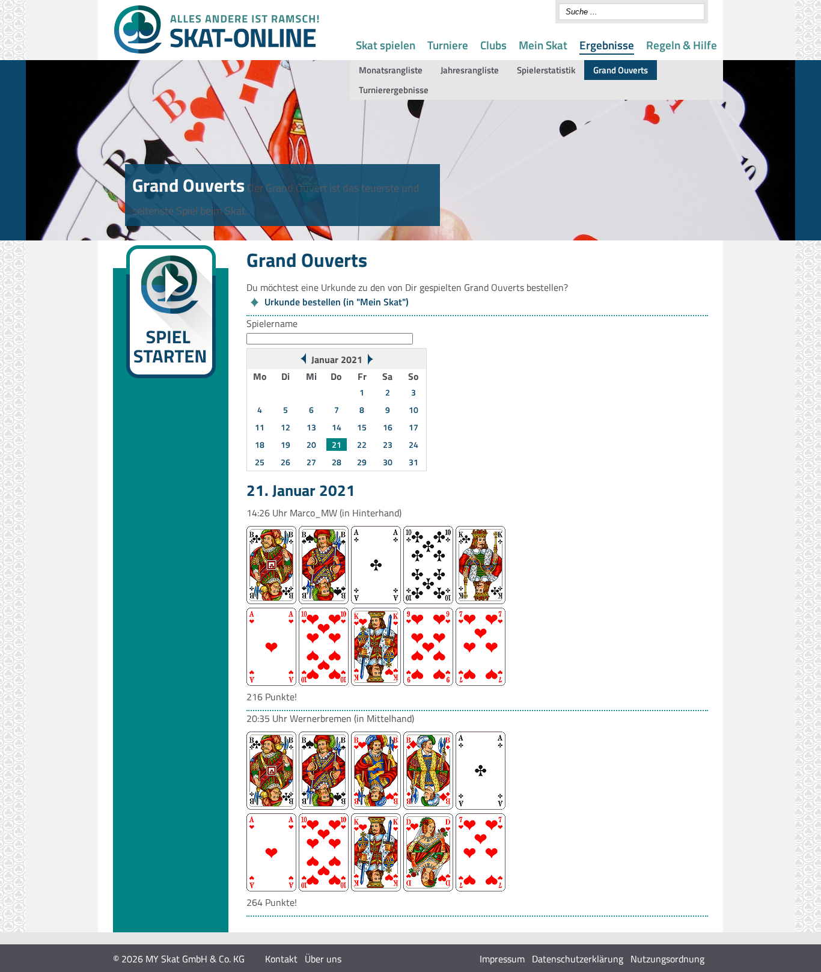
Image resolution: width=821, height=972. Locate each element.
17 (413, 427)
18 (259, 444)
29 (362, 462)
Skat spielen (385, 44)
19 (285, 444)
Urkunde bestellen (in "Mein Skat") (336, 302)
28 (336, 462)
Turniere (447, 44)
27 (311, 462)
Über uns (323, 959)
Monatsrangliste (391, 70)
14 (336, 427)
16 (387, 427)
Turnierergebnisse (394, 90)
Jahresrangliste (470, 70)
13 (311, 427)
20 (311, 444)
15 (362, 427)
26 (285, 462)
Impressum (502, 959)
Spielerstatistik (546, 70)
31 (413, 462)
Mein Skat (543, 44)
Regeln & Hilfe (681, 44)
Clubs (493, 44)
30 (387, 462)
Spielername (272, 323)
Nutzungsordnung (667, 959)
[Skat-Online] (216, 51)
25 (259, 462)
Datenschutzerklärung (577, 959)
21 (336, 444)
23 (387, 444)
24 (413, 444)
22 (362, 444)
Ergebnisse (606, 44)
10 (413, 409)
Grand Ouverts (620, 70)
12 (285, 427)
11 (259, 427)
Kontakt (281, 959)
